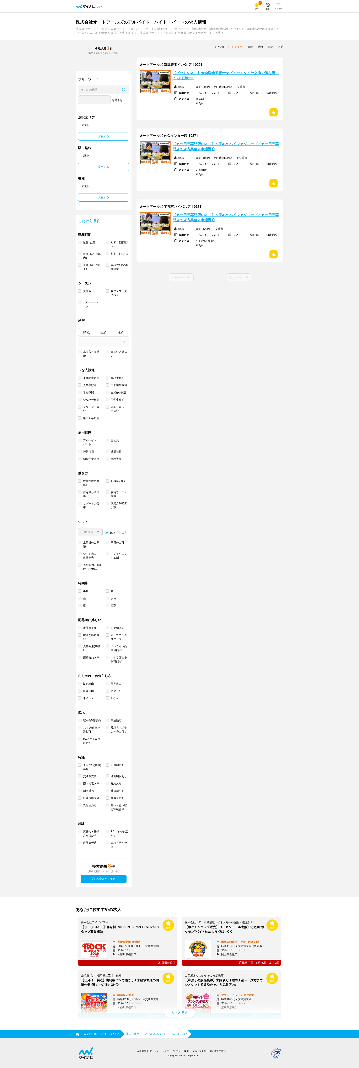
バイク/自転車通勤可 (91, 729)
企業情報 (141, 1051)
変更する (103, 136)
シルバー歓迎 (91, 399)
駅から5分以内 (92, 720)
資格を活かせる (119, 844)
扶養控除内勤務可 (91, 483)
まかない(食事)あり (92, 767)
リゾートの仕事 (91, 505)
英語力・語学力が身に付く (119, 729)
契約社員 (88, 451)
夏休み (87, 291)
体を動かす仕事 (91, 494)
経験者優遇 (90, 842)
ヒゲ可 (115, 698)
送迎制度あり (119, 776)
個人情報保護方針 (218, 1051)
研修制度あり (119, 765)
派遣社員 (116, 451)
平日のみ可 (117, 542)
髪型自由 (116, 683)
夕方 (113, 598)
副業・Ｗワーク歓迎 (119, 408)
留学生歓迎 (117, 399)
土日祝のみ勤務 (91, 544)
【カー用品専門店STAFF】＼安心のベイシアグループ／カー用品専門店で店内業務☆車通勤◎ (226, 146)
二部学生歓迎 (119, 385)
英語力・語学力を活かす (91, 833)
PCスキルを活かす (119, 833)
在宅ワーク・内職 (119, 494)
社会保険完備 (91, 798)
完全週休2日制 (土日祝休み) (92, 566)
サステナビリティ (171, 1051)
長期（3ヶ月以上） (92, 266)
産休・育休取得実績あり (119, 807)
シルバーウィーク (91, 304)
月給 (120, 332)
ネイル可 (88, 698)
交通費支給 (90, 776)
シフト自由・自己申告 (91, 555)
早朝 (86, 591)
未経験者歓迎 (91, 377)
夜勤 (113, 605)
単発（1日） (90, 242)
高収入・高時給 (91, 353)
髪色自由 (88, 683)
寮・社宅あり (91, 783)
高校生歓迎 (117, 377)
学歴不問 (88, 392)
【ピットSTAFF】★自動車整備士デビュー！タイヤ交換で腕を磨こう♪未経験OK (226, 75)
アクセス (154, 1051)
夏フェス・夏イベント (119, 293)
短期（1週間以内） (119, 244)
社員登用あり (119, 798)
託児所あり (90, 805)
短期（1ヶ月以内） (92, 255)
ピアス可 (116, 690)
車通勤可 (116, 720)
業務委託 (116, 458)
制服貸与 (88, 790)
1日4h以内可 (118, 481)
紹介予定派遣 (91, 458)
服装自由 (88, 690)
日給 (103, 332)
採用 (186, 1051)
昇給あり (116, 783)
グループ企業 (199, 1051)
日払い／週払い (119, 353)
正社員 (115, 440)
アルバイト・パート (91, 442)
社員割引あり (119, 790)
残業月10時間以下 (119, 505)
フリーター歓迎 (91, 408)
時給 (86, 332)
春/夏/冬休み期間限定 (120, 266)
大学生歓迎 (90, 385)
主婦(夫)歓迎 (118, 392)
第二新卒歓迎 (91, 418)
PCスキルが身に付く (91, 740)
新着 (250, 46)
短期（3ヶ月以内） (119, 255)
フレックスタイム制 (119, 555)
